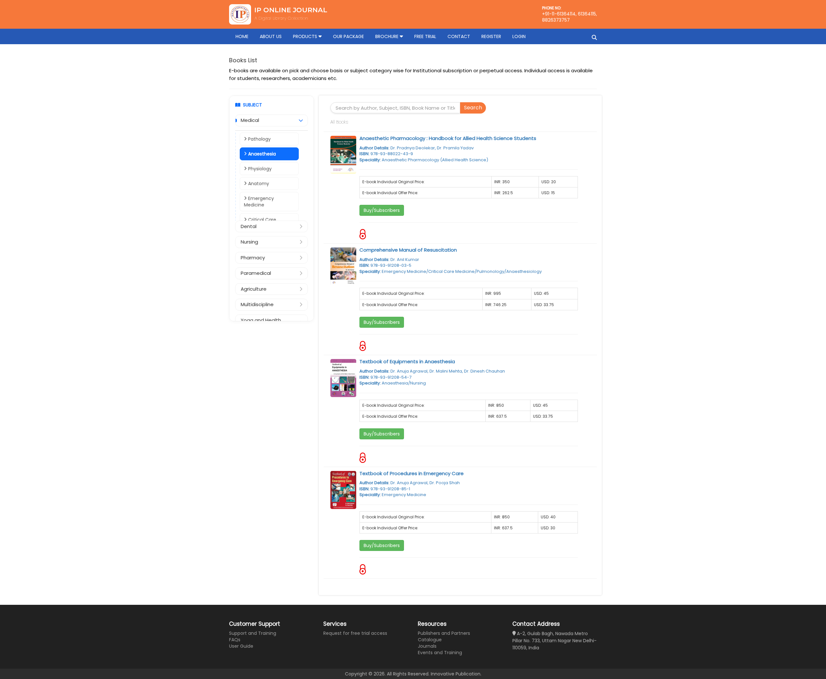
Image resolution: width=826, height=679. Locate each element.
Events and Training (440, 652)
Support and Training (252, 633)
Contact (459, 36)
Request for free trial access (355, 633)
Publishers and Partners (444, 633)
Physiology (259, 168)
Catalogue (430, 639)
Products (305, 36)
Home (242, 36)
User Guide (241, 646)
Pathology (259, 139)
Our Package (348, 36)
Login (519, 36)
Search (473, 107)
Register (491, 36)
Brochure (387, 36)
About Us (271, 36)
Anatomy (258, 183)
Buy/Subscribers (382, 210)
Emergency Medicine (259, 201)
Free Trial (425, 36)
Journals (427, 646)
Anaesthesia (261, 154)
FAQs (234, 639)
